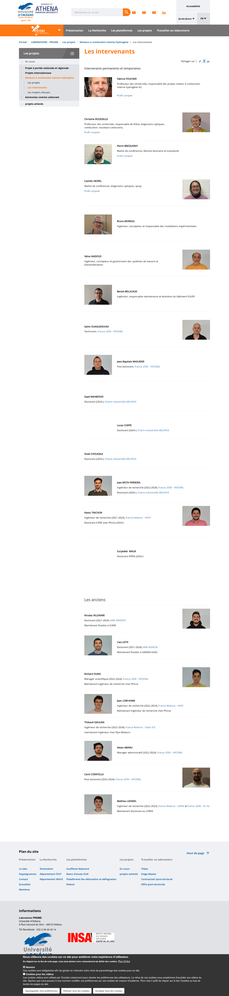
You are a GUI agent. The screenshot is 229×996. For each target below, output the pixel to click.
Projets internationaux (38, 73)
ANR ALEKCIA (150, 647)
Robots (70, 884)
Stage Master (148, 874)
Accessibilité (193, 6)
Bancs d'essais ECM (77, 874)
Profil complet (124, 95)
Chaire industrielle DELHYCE (120, 401)
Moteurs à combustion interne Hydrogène (104, 42)
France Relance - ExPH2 (171, 806)
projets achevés (34, 103)
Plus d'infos (124, 961)
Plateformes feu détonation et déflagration (91, 879)
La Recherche (97, 30)
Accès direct (185, 18)
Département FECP (51, 874)
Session (30, 967)
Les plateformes (121, 30)
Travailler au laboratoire (173, 30)
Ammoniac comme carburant (42, 97)
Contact (23, 879)
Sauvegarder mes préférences (41, 990)
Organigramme (27, 874)
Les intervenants (37, 87)
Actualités (25, 884)
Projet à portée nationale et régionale (47, 68)
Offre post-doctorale (153, 884)
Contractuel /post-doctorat (157, 879)
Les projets (144, 30)
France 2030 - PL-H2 (198, 806)
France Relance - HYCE (138, 517)
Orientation (46, 868)
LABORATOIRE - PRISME (44, 42)
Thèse (144, 868)
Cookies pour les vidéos (40, 974)
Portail (23, 42)
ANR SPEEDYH (118, 620)
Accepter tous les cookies (108, 990)
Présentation (74, 30)
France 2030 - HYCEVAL (110, 331)
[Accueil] (25, 9)
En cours (30, 61)
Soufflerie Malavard (77, 868)
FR (202, 18)
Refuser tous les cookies (76, 990)
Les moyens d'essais (39, 92)
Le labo (23, 868)
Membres (24, 889)
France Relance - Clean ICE (140, 727)
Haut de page (195, 853)
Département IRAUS (51, 879)
